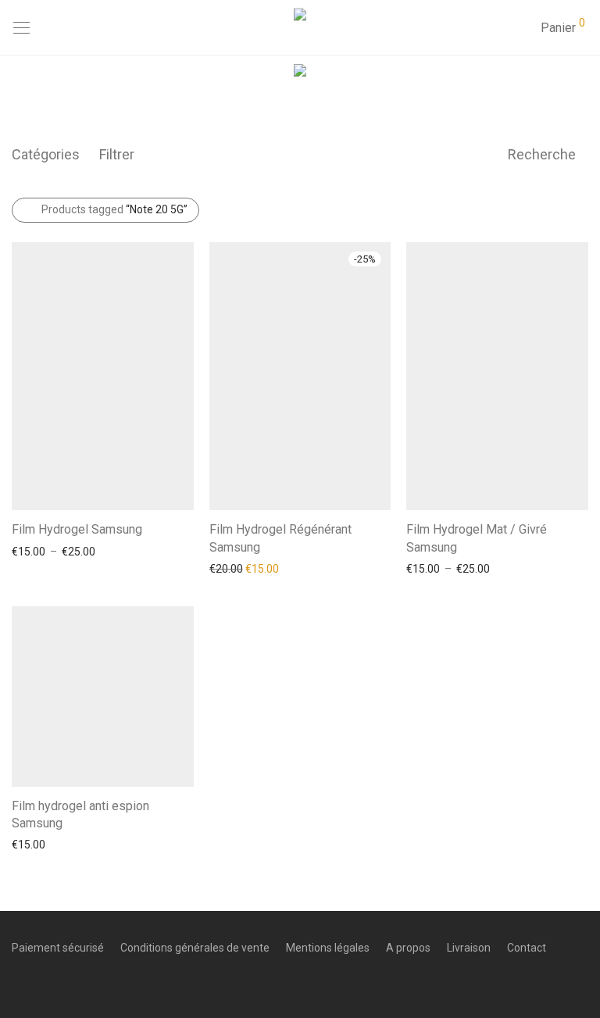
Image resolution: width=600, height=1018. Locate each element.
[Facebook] (16, 982)
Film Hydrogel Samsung (77, 529)
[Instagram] (40, 982)
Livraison (469, 947)
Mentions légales (328, 947)
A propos (408, 947)
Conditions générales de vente (195, 947)
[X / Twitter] (65, 982)
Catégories (46, 154)
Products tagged (114, 209)
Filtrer (116, 154)
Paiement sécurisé (58, 947)
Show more (32, 551)
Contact (526, 947)
